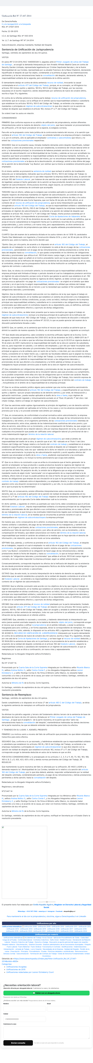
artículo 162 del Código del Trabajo (27, 135)
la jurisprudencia (39, 625)
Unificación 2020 (26, 931)
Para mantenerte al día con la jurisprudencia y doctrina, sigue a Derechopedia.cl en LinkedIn (46, 916)
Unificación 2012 (85, 926)
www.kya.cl (42, 911)
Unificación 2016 (53, 929)
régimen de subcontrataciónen (39, 106)
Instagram (51, 911)
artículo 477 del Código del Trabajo (33, 85)
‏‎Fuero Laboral (12, 947)
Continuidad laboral (25, 940)
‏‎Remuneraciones (81, 951)
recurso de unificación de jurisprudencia (68, 98)
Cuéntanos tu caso (9, 1024)
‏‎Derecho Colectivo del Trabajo (22, 942)
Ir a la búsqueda (24, 24)
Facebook (59, 911)
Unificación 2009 (44, 926)
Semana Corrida (9, 954)
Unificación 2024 (81, 931)
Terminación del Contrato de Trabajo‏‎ (43, 954)
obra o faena (61, 395)
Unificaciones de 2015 (15, 969)
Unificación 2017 (67, 929)
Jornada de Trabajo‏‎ (22, 949)
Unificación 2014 (26, 929)
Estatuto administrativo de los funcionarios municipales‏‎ (63, 944)
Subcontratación (23, 954)
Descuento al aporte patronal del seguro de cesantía (68, 942)
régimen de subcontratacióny (48, 439)
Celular (5, 1014)
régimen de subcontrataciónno (15, 315)
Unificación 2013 (13, 929)
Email (49, 1003)
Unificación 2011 (71, 926)
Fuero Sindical (36, 947)
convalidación (49, 75)
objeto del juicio (48, 125)
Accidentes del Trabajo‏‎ (33, 937)
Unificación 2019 (12, 931)
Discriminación (21, 944)
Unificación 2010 (58, 926)
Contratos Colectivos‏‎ (41, 940)
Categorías (6, 964)
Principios (24, 951)
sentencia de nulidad (42, 171)
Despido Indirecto (8, 944)
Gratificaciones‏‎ (67, 947)
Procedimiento (34, 951)
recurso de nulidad (55, 82)
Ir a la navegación (9, 24)
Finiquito (88, 944)
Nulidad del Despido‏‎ (71, 949)
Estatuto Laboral (23, 179)
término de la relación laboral (41, 434)
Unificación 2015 (40, 929)
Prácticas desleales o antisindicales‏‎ (61, 951)
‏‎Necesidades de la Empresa (53, 949)
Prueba (43, 951)
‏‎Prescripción (15, 951)
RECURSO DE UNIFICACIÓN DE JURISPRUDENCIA (36, 633)
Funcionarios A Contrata (51, 947)
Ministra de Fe (18, 683)
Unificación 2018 (80, 929)
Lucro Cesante (36, 949)
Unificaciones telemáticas (12, 926)
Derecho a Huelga (41, 942)
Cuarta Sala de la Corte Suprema (33, 667)
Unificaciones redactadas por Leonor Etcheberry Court (30, 972)
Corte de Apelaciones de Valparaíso (64, 216)
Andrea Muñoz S (18, 670)
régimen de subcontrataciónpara (32, 517)
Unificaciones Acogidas (16, 967)
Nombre (6, 1003)
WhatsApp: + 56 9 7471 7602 (27, 911)
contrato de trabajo (82, 380)
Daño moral (54, 940)
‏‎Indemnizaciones (80, 947)
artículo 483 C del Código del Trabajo (65, 702)
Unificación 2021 (39, 931)
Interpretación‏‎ (9, 949)
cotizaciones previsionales (22, 140)
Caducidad (84, 937)
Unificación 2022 (53, 931)
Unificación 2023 (67, 931)
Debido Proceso (65, 940)
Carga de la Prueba (9, 940)
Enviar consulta (18, 1043)
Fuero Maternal (23, 947)
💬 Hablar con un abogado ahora (46, 993)
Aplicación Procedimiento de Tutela (66, 937)
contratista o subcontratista (59, 138)
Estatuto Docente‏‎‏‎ (35, 944)
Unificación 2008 (30, 926)
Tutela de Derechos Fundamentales (71, 954)
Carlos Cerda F (38, 670)
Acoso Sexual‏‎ (47, 937)
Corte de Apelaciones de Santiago (32, 638)
